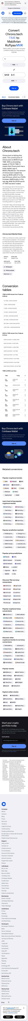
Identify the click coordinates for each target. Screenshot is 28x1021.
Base (3, 928)
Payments (5, 903)
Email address (5, 736)
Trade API (4, 943)
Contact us (5, 846)
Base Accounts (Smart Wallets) (11, 936)
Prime (3, 911)
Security (4, 821)
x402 (3, 941)
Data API (4, 951)
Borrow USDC (6, 873)
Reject (8, 1017)
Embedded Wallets (7, 933)
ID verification (6, 851)
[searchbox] (14, 80)
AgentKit (4, 958)
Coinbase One (6, 876)
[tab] (4, 97)
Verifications (6, 953)
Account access (6, 858)
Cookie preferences (8, 831)
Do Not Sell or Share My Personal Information (12, 834)
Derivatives (5, 885)
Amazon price (6, 998)
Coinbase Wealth (7, 878)
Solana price (5, 983)
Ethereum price (6, 981)
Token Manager (6, 906)
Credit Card (5, 881)
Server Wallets (6, 931)
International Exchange (9, 918)
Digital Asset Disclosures (9, 838)
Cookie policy (6, 829)
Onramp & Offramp (7, 938)
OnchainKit (5, 948)
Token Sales (5, 888)
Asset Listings (6, 898)
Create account (6, 848)
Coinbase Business (7, 901)
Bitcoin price (5, 978)
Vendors (4, 824)
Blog (3, 816)
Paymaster (5, 946)
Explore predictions (8, 893)
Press (3, 819)
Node (3, 956)
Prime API (5, 971)
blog (2, 1002)
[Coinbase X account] (8, 1002)
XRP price (5, 986)
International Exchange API (10, 968)
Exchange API (6, 966)
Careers (4, 814)
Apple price (5, 993)
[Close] (24, 1008)
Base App (4, 871)
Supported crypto (7, 860)
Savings (4, 890)
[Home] (3, 13)
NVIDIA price (5, 991)
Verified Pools (6, 921)
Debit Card (5, 883)
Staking (4, 913)
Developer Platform (8, 926)
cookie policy (10, 1008)
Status (4, 863)
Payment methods (7, 855)
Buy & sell (5, 868)
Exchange (5, 916)
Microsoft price (6, 996)
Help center (5, 843)
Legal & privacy (6, 826)
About (3, 811)
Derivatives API (6, 973)
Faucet (4, 963)
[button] (25, 13)
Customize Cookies (12, 1012)
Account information (8, 853)
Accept (19, 1017)
